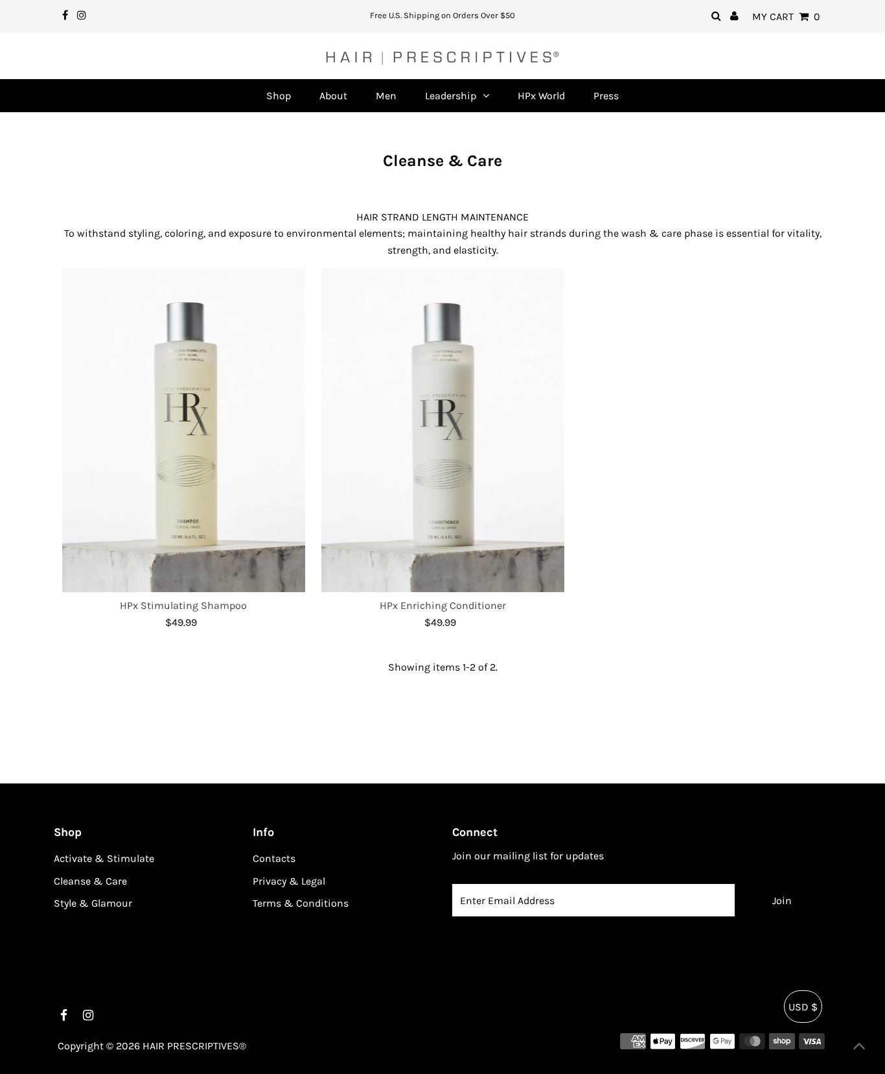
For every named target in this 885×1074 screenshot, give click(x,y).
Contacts (274, 858)
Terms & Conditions (301, 903)
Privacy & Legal (289, 881)
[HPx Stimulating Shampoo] (183, 430)
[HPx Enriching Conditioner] (442, 430)
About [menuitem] (333, 96)
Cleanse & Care (90, 881)
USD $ (803, 1007)
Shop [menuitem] (278, 96)
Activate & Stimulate (104, 858)
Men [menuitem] (386, 96)
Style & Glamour (93, 903)
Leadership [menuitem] (450, 96)
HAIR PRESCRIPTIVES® (194, 1046)
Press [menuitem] (606, 96)
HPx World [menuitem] (541, 96)
